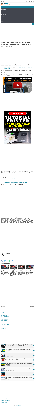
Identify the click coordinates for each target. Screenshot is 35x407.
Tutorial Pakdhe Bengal (18, 405)
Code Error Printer (4, 402)
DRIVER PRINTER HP (4, 320)
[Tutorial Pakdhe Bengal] (5, 4)
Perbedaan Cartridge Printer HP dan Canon (10, 178)
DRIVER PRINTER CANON (5, 316)
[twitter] (28, 1)
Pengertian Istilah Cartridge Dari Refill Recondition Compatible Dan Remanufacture (16, 182)
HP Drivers (3, 16)
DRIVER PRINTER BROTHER (5, 319)
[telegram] (12, 261)
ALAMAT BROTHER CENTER (5, 325)
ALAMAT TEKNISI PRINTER (5, 321)
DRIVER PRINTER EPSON (5, 317)
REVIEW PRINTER (3, 328)
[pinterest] (7, 261)
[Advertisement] (17, 32)
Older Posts (32, 306)
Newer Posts (3, 306)
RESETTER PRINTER (4, 315)
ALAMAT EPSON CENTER (5, 324)
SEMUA (2, 21)
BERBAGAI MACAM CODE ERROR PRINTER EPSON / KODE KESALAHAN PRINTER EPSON (18, 349)
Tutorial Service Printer (5, 400)
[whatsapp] (9, 261)
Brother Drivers (3, 14)
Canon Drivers (3, 9)
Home (2, 7)
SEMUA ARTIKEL (3, 312)
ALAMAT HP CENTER (4, 327)
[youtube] (30, 1)
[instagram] (33, 1)
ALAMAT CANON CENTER (5, 323)
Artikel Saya (10, 67)
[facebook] (26, 1)
